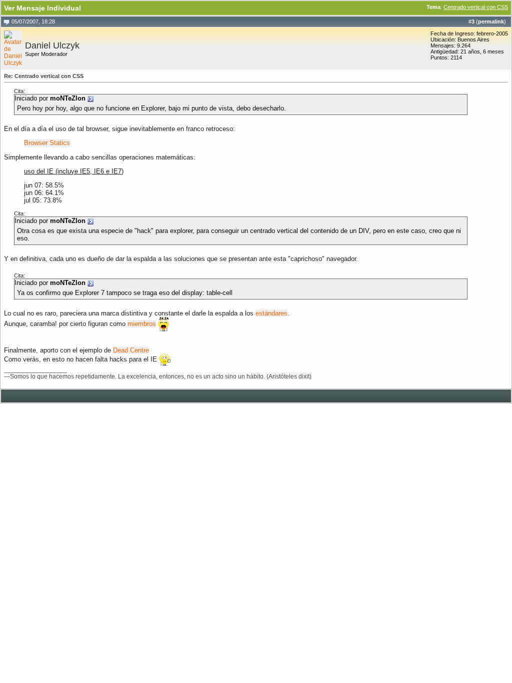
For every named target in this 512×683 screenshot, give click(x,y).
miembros (142, 324)
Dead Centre (131, 350)
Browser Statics (47, 142)
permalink (491, 21)
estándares (272, 313)
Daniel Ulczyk (52, 45)
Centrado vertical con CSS (476, 7)
